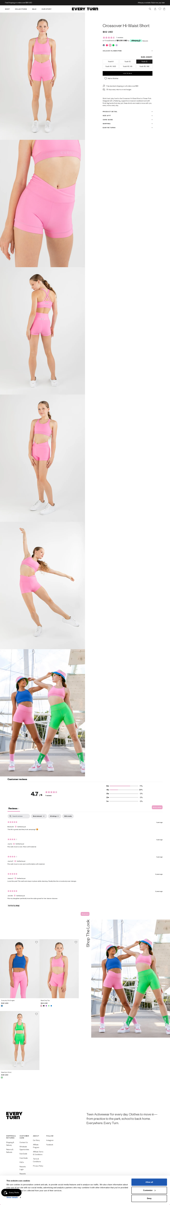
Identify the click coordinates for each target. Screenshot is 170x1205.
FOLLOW (49, 1136)
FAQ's (22, 1162)
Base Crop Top (45, 1000)
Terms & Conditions (37, 1160)
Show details (12, 1197)
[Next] (36, 969)
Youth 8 (110, 61)
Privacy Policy (38, 1166)
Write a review (157, 807)
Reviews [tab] (13, 808)
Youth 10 (127, 61)
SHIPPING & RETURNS (11, 1137)
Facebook (49, 1144)
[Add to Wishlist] (36, 942)
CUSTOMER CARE (24, 1137)
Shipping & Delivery (10, 1143)
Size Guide (23, 1154)
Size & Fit (107, 116)
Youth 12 (144, 61)
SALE (34, 9)
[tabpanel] (85, 866)
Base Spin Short (6, 1072)
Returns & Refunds (9, 1150)
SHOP (7, 9)
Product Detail (110, 111)
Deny (149, 1198)
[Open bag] (164, 9)
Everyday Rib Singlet (8, 1000)
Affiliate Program (36, 1145)
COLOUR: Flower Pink (112, 51)
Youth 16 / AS (127, 66)
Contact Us (24, 1142)
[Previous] (3, 969)
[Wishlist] (160, 9)
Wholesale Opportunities (24, 1147)
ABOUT (36, 1136)
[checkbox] (68, 816)
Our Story (36, 1140)
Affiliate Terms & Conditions (38, 1153)
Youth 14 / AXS (110, 66)
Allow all (149, 1182)
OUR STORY (46, 9)
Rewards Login (23, 1167)
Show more (85, 914)
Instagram (50, 1140)
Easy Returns (109, 127)
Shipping (107, 124)
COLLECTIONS (21, 9)
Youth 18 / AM (144, 66)
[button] (125, 786)
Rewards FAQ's (23, 1175)
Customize (147, 1190)
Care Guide (108, 120)
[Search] (150, 9)
